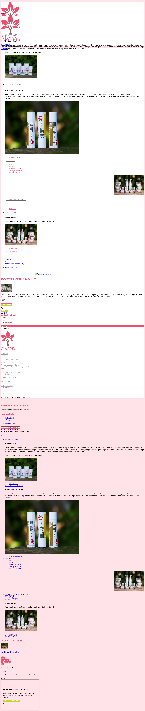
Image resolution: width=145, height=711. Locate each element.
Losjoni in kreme (15, 168)
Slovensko (11, 423)
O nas (7, 374)
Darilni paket (12, 212)
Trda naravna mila (16, 170)
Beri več (7, 701)
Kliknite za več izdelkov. (10, 365)
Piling (11, 164)
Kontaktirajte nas (11, 359)
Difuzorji (10, 205)
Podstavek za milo (10, 652)
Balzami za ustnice (14, 84)
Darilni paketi (14, 248)
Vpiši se (9, 420)
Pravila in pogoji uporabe (14, 372)
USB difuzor (12, 209)
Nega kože (10, 161)
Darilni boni (11, 252)
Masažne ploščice (16, 172)
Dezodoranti (11, 35)
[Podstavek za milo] (43, 274)
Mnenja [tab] (8, 322)
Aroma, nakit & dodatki (16, 200)
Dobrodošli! (9, 418)
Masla (11, 166)
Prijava (3, 671)
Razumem (15, 701)
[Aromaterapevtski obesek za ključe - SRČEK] (72, 288)
